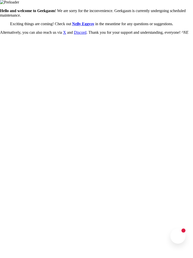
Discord (80, 32)
